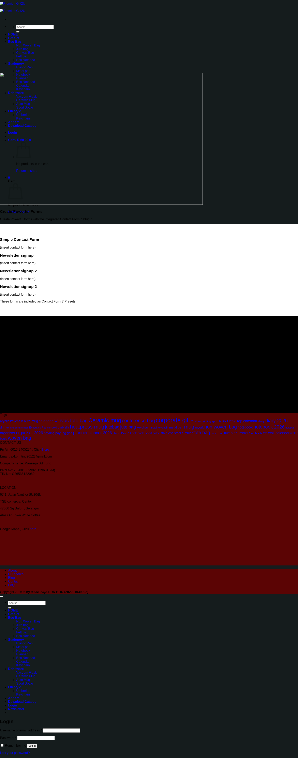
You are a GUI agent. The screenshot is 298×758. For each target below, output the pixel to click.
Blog (11, 577)
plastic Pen (119, 433)
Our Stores (16, 574)
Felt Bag (22, 56)
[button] (16, 709)
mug (189, 427)
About (12, 570)
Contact (13, 581)
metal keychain (159, 427)
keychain (143, 427)
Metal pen (23, 71)
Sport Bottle (24, 683)
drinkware (7, 427)
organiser (7, 433)
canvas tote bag (71, 420)
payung (49, 433)
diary (261, 421)
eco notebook (21, 427)
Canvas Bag (25, 52)
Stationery (16, 63)
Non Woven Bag (28, 45)
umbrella (244, 433)
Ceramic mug (104, 420)
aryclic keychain (11, 421)
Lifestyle (14, 687)
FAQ (11, 585)
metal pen (176, 427)
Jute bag (22, 49)
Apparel (14, 698)
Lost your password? (15, 753)
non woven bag (220, 427)
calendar (46, 421)
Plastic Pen (24, 67)
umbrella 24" (259, 433)
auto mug (31, 421)
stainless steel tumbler (177, 433)
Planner (22, 654)
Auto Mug (23, 680)
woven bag (19, 438)
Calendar (23, 661)
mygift (199, 427)
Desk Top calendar (242, 421)
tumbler (230, 433)
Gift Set (13, 38)
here (33, 529)
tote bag (201, 432)
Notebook (23, 650)
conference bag (138, 420)
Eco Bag (14, 41)
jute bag (128, 427)
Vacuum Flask (26, 672)
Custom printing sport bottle (208, 421)
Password (8, 738)
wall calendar (278, 433)
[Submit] (17, 31)
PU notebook (135, 433)
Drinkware (16, 669)
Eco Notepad (25, 60)
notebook (245, 427)
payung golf (63, 433)
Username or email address (21, 730)
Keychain (23, 665)
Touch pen (217, 433)
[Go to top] (1, 596)
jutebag (112, 427)
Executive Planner (40, 427)
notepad (290, 427)
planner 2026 (100, 433)
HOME (13, 34)
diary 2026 (276, 420)
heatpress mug (87, 427)
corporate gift (173, 420)
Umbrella (22, 690)
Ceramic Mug (25, 676)
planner (80, 432)
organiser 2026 (29, 433)
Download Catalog (22, 701)
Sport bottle (152, 433)
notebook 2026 (269, 427)
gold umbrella (60, 427)
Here (45, 449)
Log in (32, 745)
